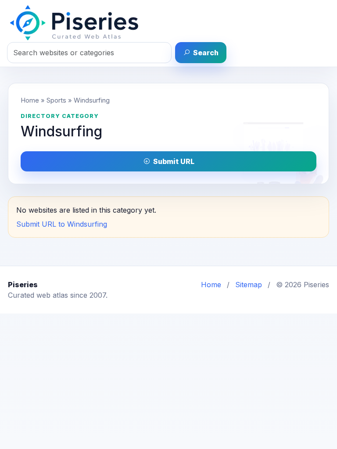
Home (30, 100)
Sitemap (248, 284)
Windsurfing (92, 100)
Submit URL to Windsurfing (61, 224)
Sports (56, 100)
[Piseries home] (74, 23)
